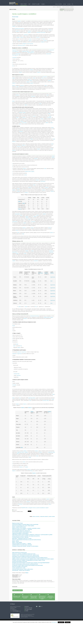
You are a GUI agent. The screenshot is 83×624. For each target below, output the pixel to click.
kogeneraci (24, 351)
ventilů (41, 118)
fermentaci (18, 53)
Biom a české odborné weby (68, 10)
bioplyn (32, 51)
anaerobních (51, 49)
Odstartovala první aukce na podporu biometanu (25, 597)
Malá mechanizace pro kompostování (19, 552)
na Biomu (61, 10)
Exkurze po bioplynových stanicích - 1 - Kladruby (21, 543)
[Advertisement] (67, 19)
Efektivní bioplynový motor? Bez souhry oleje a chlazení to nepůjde (42, 597)
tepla (46, 85)
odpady (29, 40)
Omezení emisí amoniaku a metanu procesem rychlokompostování (25, 564)
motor (34, 116)
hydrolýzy (44, 400)
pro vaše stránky (28, 609)
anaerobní (17, 28)
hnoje (25, 253)
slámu (17, 117)
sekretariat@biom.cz (16, 611)
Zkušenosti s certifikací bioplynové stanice (50, 597)
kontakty (27, 606)
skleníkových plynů (21, 45)
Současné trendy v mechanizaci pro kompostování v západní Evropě (25, 555)
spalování (19, 351)
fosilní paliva (43, 181)
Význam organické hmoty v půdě (18, 567)
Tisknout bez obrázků (44, 516)
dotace (37, 180)
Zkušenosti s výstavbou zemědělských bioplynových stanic (23, 553)
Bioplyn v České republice (17, 542)
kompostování (16, 373)
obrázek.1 (21, 112)
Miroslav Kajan (15, 16)
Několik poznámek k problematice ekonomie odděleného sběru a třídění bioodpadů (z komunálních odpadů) (33, 558)
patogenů (24, 43)
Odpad (27, 217)
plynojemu (49, 117)
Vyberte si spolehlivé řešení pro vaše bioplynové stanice (33, 597)
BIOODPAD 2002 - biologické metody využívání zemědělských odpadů (34, 507)
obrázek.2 (21, 131)
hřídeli (49, 113)
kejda (30, 38)
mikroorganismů (15, 51)
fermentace (21, 28)
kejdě (30, 457)
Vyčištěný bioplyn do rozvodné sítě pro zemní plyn (22, 544)
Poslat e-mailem (52, 516)
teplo (23, 233)
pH (13, 65)
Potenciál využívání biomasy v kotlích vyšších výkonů (22, 569)
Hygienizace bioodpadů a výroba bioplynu (20, 533)
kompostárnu (17, 213)
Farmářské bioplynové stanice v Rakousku (20, 537)
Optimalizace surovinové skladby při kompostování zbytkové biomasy (25, 556)
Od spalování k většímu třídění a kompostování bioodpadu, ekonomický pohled (27, 565)
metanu (29, 31)
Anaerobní (26, 34)
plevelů (31, 43)
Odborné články (12, 9)
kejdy (19, 40)
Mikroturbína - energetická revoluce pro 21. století (21, 538)
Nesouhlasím (61, 622)
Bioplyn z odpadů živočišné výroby (19, 527)
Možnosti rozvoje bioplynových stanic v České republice (23, 525)
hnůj (42, 78)
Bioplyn (13, 85)
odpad (13, 78)
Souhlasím (68, 622)
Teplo (17, 86)
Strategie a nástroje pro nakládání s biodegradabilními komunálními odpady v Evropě (28, 560)
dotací (25, 174)
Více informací (54, 622)
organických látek (25, 51)
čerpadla (14, 384)
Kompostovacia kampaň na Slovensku (19, 561)
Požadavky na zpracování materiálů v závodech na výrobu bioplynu (25, 546)
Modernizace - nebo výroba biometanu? (16, 596)
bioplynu (17, 31)
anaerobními (14, 252)
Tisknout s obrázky (36, 516)
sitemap (26, 610)
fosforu (37, 37)
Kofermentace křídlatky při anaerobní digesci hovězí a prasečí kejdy (25, 524)
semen (28, 43)
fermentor (19, 146)
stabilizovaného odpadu (29, 171)
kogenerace (52, 277)
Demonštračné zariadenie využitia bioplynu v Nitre (22, 532)
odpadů (19, 21)
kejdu (34, 78)
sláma (22, 447)
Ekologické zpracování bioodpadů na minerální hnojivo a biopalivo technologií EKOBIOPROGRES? (31, 562)
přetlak (51, 149)
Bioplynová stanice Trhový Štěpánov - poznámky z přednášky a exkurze (26, 528)
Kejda (13, 101)
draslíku (18, 37)
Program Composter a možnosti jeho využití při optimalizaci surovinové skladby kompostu (29, 557)
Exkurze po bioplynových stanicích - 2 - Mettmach (22, 529)
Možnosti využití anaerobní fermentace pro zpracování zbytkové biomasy (26, 539)
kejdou (22, 37)
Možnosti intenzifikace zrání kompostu (19, 566)
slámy (20, 123)
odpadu (50, 29)
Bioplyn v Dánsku (15, 541)
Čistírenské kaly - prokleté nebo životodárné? (21, 570)
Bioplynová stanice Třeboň (17, 523)
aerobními (51, 250)
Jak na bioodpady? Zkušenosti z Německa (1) (21, 530)
